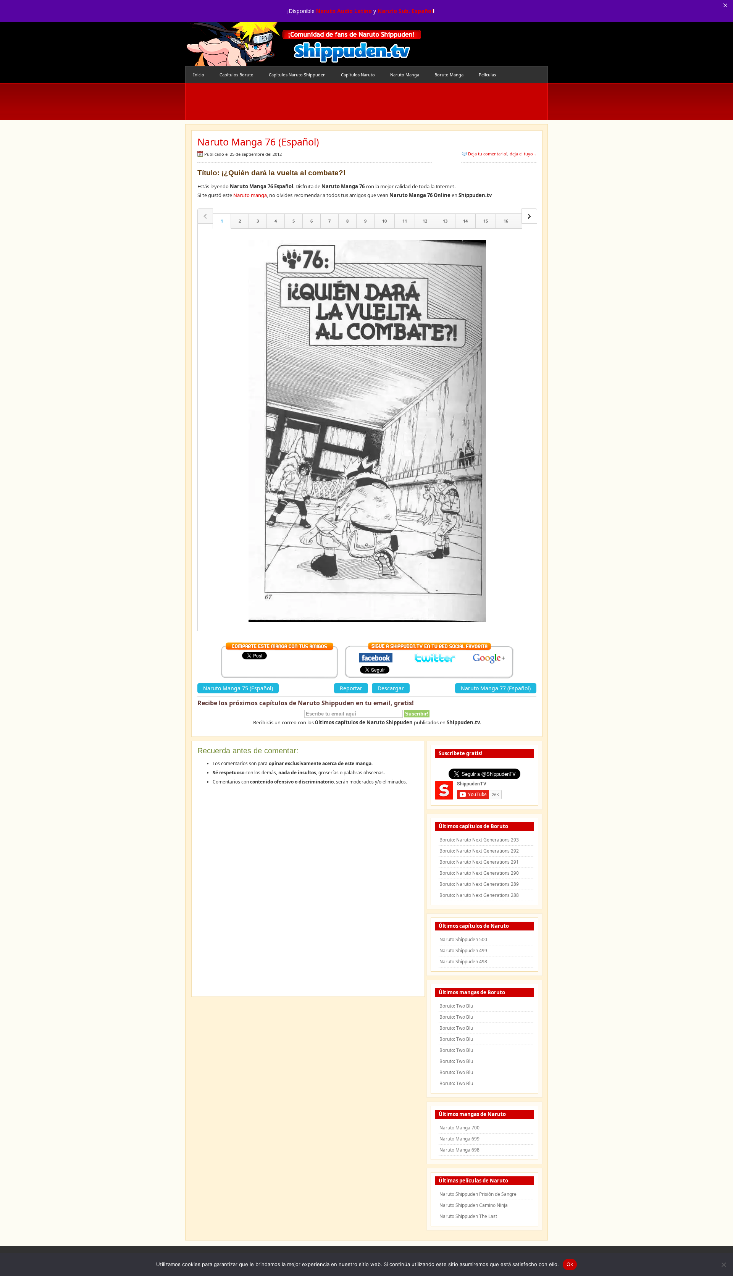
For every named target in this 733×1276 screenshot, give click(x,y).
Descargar (391, 688)
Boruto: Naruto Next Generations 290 (479, 873)
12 (425, 221)
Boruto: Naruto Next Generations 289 (479, 884)
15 (485, 221)
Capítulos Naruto (358, 75)
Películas (487, 75)
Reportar (351, 688)
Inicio (198, 75)
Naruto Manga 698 (459, 1150)
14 (465, 221)
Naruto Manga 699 (459, 1138)
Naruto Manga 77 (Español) (496, 688)
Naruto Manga (404, 75)
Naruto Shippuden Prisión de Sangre (478, 1194)
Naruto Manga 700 (459, 1127)
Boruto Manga (448, 75)
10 (384, 221)
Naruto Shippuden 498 (463, 961)
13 (445, 221)
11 (404, 221)
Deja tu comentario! (487, 154)
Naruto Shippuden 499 (463, 950)
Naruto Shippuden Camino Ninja (473, 1205)
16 (506, 221)
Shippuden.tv (303, 44)
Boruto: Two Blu (456, 1006)
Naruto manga (250, 195)
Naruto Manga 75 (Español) (238, 688)
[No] (723, 1264)
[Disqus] (308, 893)
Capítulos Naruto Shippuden (297, 75)
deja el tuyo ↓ (523, 154)
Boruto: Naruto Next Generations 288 (479, 895)
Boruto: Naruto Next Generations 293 (479, 840)
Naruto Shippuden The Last (468, 1216)
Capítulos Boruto (236, 75)
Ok (570, 1264)
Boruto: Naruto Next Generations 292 (479, 851)
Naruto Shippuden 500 (463, 939)
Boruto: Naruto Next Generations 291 (479, 862)
